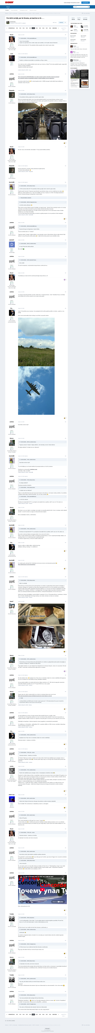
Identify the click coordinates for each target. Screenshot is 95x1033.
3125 (12, 101)
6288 (12, 925)
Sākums (8, 6)
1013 (20, 28)
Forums (7, 10)
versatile (86, 25)
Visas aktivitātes (14, 10)
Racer (75, 25)
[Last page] (58, 28)
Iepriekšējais (12, 28)
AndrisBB (86, 29)
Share (55, 22)
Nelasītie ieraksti (33, 10)
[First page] (7, 28)
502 (12, 251)
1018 (37, 28)
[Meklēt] (88, 7)
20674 (12, 45)
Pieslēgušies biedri (23, 10)
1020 (43, 28)
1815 (12, 64)
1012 (17, 28)
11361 (12, 449)
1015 (27, 28)
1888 (12, 805)
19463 (12, 193)
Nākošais (54, 28)
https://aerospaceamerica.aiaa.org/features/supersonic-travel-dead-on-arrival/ (35, 695)
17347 (12, 319)
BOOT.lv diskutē (22, 23)
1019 (40, 28)
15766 (12, 85)
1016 (30, 28)
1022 (50, 28)
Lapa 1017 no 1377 (63, 29)
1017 (33, 28)
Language (47, 1028)
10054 (12, 777)
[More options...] (65, 35)
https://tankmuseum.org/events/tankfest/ (26, 564)
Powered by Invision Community (47, 1031)
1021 (47, 28)
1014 (23, 28)
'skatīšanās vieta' (33, 469)
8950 (12, 612)
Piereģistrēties (85, 2)
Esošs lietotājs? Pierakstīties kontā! (72, 2)
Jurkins (75, 29)
